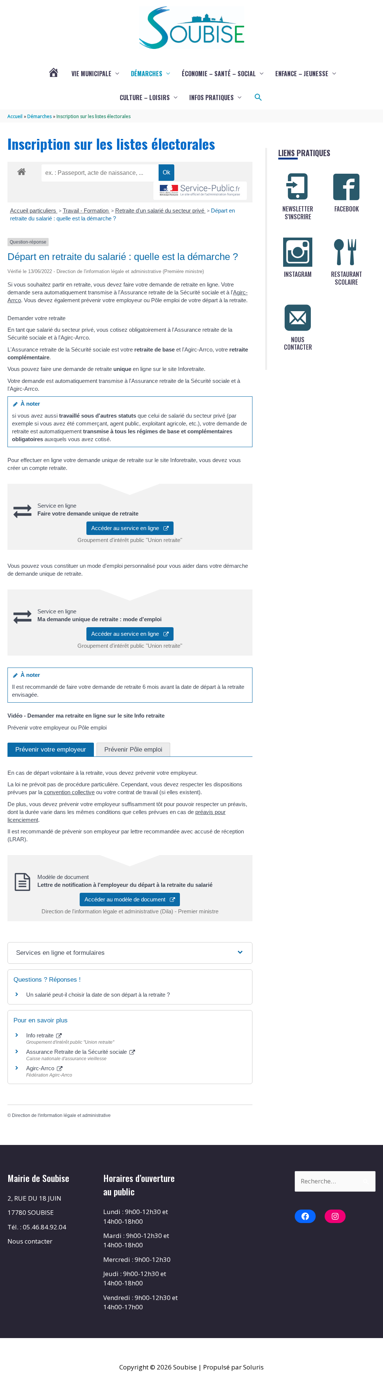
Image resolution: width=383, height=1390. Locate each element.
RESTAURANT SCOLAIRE (346, 278)
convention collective (69, 792)
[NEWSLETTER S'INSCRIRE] (297, 186)
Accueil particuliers (34, 210)
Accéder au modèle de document (127, 899)
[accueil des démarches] (21, 170)
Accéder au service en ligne (127, 528)
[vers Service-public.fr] (200, 191)
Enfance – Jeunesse (301, 73)
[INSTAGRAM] (297, 252)
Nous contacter (29, 1241)
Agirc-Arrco (41, 1068)
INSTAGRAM (298, 274)
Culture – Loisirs (145, 97)
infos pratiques (211, 97)
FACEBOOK (346, 208)
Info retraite (40, 1035)
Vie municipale (91, 73)
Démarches (146, 73)
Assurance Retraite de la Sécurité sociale (77, 1052)
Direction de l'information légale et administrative (61, 1115)
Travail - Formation (86, 210)
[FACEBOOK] (346, 186)
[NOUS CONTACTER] (297, 317)
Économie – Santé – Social (219, 73)
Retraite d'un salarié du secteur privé (160, 210)
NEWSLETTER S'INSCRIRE (297, 212)
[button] (258, 97)
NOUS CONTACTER (298, 343)
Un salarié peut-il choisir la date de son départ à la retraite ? (98, 994)
